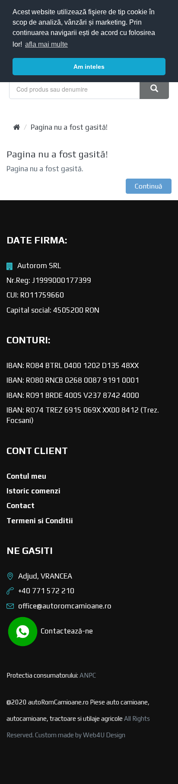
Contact (20, 505)
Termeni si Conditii (39, 520)
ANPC (87, 675)
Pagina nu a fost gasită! (69, 127)
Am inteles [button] (89, 66)
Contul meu (26, 476)
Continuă (148, 186)
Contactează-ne (66, 630)
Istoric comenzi (33, 490)
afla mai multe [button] (46, 44)
